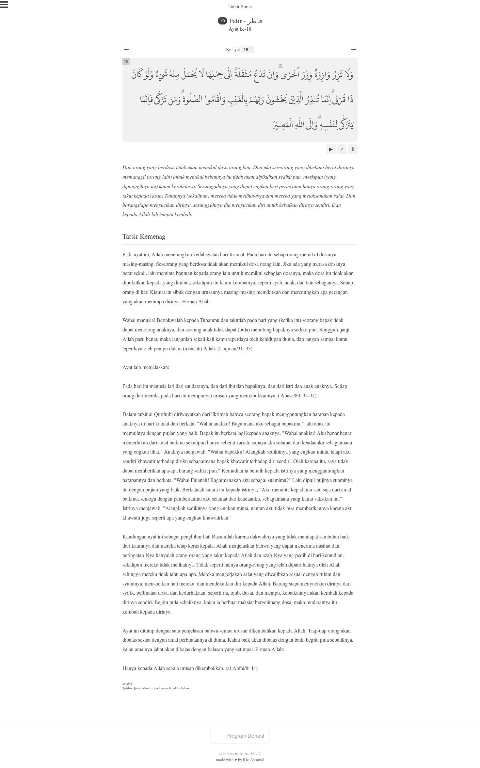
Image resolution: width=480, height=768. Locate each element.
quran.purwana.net (234, 753)
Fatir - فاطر (245, 20)
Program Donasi (245, 735)
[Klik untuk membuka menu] (4, 4)
